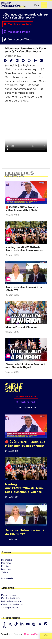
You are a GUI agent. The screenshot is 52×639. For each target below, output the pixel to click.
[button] (44, 5)
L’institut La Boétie (10, 598)
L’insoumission (8, 595)
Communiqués (7, 578)
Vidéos (4, 572)
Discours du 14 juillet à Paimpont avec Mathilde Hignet (25, 366)
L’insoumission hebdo (11, 604)
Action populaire (9, 607)
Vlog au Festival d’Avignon (21, 327)
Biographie (6, 559)
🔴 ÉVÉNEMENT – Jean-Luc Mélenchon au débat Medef (22, 209)
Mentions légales (33, 634)
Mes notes (6, 563)
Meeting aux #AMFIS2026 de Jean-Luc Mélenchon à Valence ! (25, 249)
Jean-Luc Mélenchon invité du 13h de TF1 (23, 288)
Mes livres (6, 566)
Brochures (6, 569)
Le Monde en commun (12, 601)
